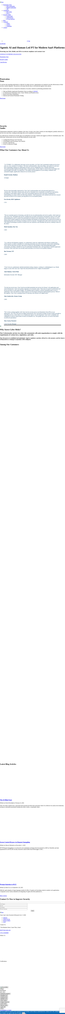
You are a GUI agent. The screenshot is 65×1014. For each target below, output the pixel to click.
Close (2, 989)
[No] (25, 1013)
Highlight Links (4, 998)
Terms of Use (6, 919)
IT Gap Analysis (10, 19)
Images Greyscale (5, 1002)
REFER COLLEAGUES (14, 54)
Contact (5, 27)
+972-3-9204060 (4, 932)
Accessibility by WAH (5, 1010)
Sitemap (5, 917)
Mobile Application (11, 7)
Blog (4, 20)
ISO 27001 (9, 12)
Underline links (4, 997)
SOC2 (8, 13)
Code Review (9, 17)
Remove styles (4, 1005)
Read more (2, 98)
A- (1, 992)
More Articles (3, 895)
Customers (9, 26)
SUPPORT (3, 43)
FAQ (4, 922)
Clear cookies (4, 1000)
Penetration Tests (7, 4)
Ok (23, 1013)
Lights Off (3, 1007)
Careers (8, 24)
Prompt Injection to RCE (8, 884)
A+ (4, 992)
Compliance (6, 10)
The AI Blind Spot (6, 800)
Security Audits (7, 14)
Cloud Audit (9, 16)
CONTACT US (4, 54)
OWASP (35, 91)
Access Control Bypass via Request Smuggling (15, 842)
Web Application (10, 6)
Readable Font (4, 995)
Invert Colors (3, 1003)
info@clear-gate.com (5, 930)
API (7, 9)
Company (5, 22)
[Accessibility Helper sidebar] (4, 987)
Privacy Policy (6, 920)
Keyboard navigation (5, 993)
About (8, 23)
